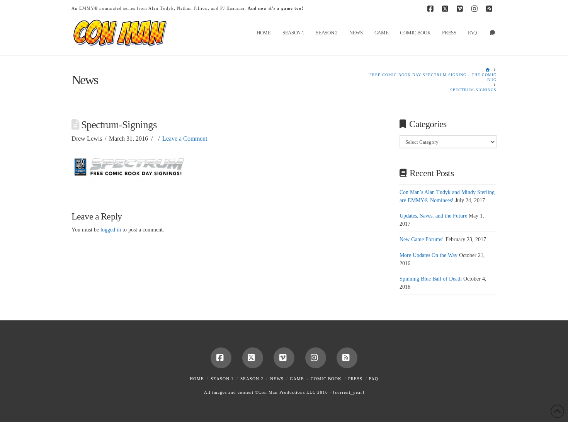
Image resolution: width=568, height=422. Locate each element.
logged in (110, 230)
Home (197, 378)
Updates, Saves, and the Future (433, 216)
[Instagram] (475, 8)
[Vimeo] (461, 8)
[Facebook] (431, 8)
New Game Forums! (422, 239)
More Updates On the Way (428, 255)
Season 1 (222, 378)
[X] (446, 8)
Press (355, 378)
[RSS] (490, 8)
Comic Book (326, 378)
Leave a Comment (184, 138)
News (277, 378)
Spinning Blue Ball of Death (431, 279)
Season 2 (252, 378)
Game (297, 378)
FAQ (373, 378)
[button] (560, 7)
